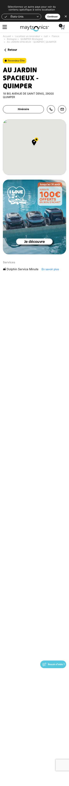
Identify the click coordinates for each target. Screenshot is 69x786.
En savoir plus (50, 269)
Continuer (52, 16)
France (55, 36)
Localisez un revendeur (27, 36)
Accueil (7, 36)
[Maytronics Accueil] (34, 26)
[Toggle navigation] (4, 27)
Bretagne (12, 39)
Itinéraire (23, 109)
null (46, 36)
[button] (21, 16)
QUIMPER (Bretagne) (32, 39)
